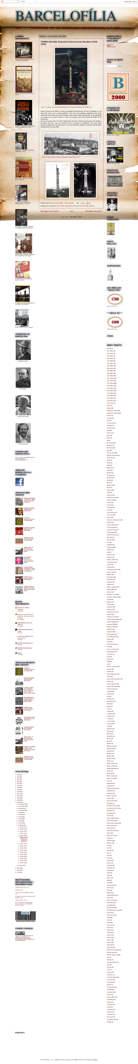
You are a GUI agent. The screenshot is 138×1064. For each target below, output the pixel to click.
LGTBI (108, 726)
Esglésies (109, 609)
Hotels (108, 703)
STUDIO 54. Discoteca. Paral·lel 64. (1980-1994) (29, 519)
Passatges (110, 803)
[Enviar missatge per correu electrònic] (77, 203)
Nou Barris (110, 785)
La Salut (109, 718)
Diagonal (109, 574)
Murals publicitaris (112, 768)
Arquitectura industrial (113, 413)
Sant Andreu (110, 902)
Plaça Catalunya (111, 818)
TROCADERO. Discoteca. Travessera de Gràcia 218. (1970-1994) (29, 560)
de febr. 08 (22, 854)
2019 (18, 789)
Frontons (109, 659)
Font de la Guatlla (111, 644)
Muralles (109, 761)
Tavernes (109, 967)
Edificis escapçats (112, 587)
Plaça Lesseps (111, 825)
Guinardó (109, 691)
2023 (18, 781)
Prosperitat (110, 865)
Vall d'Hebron (110, 999)
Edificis (109, 584)
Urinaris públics (111, 997)
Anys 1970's (110, 393)
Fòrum (108, 656)
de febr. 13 (22, 848)
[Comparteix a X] (85, 203)
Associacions (110, 423)
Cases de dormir (111, 527)
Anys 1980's (110, 395)
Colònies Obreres (111, 559)
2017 (18, 793)
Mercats (109, 738)
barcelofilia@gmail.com (21, 459)
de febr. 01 (22, 862)
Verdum (109, 1007)
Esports (109, 614)
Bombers (109, 472)
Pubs (108, 872)
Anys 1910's (110, 378)
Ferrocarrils (110, 631)
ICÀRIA (19, 653)
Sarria (108, 920)
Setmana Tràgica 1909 (113, 954)
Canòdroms (110, 507)
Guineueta (109, 693)
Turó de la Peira (111, 987)
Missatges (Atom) (76, 217)
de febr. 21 (22, 833)
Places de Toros (111, 835)
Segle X (109, 927)
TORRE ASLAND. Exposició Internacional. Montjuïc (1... (23, 839)
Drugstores (110, 582)
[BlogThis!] (83, 203)
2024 (18, 779)
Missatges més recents (49, 211)
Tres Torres (110, 979)
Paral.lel (109, 798)
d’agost (20, 812)
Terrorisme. (110, 974)
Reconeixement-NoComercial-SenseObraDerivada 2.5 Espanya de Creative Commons (24, 939)
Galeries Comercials (112, 666)
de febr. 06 (22, 856)
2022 (18, 783)
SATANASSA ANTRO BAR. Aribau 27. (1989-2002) (29, 529)
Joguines (109, 711)
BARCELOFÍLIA (66, 15)
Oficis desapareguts (112, 788)
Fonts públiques (111, 651)
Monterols (109, 753)
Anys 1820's (110, 355)
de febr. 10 (22, 850)
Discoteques (110, 577)
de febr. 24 (22, 829)
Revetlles (109, 887)
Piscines (109, 815)
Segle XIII (109, 932)
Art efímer (109, 418)
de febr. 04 (22, 858)
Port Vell (109, 850)
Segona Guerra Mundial (113, 949)
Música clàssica (111, 775)
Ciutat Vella (110, 547)
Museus (109, 770)
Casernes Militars (111, 524)
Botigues (109, 485)
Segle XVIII (110, 947)
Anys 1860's (110, 365)
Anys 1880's (110, 370)
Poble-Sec (109, 840)
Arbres (109, 405)
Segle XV (109, 939)
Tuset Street (110, 992)
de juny (20, 816)
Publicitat (109, 870)
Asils (108, 420)
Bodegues (109, 467)
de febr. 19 (22, 835)
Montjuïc (91, 206)
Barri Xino (109, 447)
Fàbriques (109, 629)
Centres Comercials (112, 534)
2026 (18, 774)
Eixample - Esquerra (112, 597)
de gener (20, 865)
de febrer (20, 825)
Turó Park (109, 989)
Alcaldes (109, 348)
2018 (18, 791)
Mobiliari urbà (110, 746)
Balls (108, 430)
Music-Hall (109, 773)
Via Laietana (110, 1009)
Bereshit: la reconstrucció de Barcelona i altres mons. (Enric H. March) (26, 616)
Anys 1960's (110, 390)
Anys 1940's (110, 385)
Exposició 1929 (83, 206)
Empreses (109, 602)
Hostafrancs (110, 701)
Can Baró (109, 502)
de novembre (22, 806)
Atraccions (110, 428)
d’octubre (21, 808)
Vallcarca (109, 1002)
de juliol (20, 814)
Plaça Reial (110, 828)
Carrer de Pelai (111, 512)
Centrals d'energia (112, 529)
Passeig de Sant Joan (112, 808)
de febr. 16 (22, 845)
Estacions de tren (111, 616)
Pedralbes (109, 810)
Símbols (109, 959)
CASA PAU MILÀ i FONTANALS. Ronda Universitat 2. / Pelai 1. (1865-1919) (29, 569)
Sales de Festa (111, 900)
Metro (108, 741)
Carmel (109, 510)
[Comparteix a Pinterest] (90, 203)
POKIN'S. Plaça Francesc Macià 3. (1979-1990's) (29, 578)
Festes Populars (111, 634)
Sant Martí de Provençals (113, 910)
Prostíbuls (109, 867)
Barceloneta (110, 442)
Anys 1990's (110, 398)
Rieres (108, 890)
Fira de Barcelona (111, 636)
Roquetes (109, 892)
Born (108, 482)
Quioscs (109, 877)
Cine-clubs (110, 537)
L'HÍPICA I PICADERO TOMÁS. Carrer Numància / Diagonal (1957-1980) (29, 748)
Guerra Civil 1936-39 (112, 686)
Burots (108, 487)
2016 (18, 795)
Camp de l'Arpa (111, 500)
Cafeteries (109, 495)
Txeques (109, 994)
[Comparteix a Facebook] (87, 203)
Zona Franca (110, 1017)
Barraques (109, 445)
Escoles (109, 604)
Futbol (108, 661)
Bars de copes (111, 452)
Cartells (109, 522)
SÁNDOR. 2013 (19, 890)
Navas (108, 780)
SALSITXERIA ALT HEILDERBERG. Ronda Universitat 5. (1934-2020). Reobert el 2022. (24, 904)
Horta (108, 696)
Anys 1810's (110, 353)
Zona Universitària (112, 1019)
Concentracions (111, 562)
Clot (108, 552)
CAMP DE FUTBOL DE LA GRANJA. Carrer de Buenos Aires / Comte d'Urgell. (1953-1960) (29, 690)
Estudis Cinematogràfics (113, 619)
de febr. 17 (22, 843)
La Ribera (109, 716)
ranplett (76, 1060)
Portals (109, 857)
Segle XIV (109, 935)
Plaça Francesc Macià (113, 823)
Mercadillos (110, 736)
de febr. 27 (22, 827)
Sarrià (108, 922)
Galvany (109, 669)
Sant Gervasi (110, 907)
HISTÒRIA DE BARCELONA (25, 648)
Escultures (110, 606)
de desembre (22, 804)
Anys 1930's (110, 383)
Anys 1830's (110, 358)
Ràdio (108, 880)
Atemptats (109, 425)
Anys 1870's (110, 368)
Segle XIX (109, 937)
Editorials (109, 592)
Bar (108, 440)
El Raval (109, 599)
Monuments (110, 758)
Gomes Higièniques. (112, 674)
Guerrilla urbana (111, 688)
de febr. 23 (22, 831)
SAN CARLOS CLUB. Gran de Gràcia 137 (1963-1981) (29, 718)
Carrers (109, 517)
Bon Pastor (110, 475)
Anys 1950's (110, 388)
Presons (109, 862)
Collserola (109, 557)
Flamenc (109, 639)
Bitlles (108, 465)
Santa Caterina (111, 915)
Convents (109, 567)
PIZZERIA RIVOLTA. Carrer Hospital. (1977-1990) (29, 728)
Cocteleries (110, 554)
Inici (71, 211)
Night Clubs (110, 783)
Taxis (108, 969)
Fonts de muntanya (112, 649)
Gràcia (109, 676)
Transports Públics (112, 977)
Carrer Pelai (110, 515)
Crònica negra (110, 572)
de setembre (21, 810)
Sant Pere (109, 912)
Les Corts (109, 723)
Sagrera (109, 897)
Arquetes (109, 408)
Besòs (108, 460)
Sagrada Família (111, 895)
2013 (18, 802)
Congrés (109, 564)
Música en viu (110, 778)
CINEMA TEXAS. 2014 (21, 900)
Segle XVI (109, 942)
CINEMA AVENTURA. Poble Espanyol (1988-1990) (29, 509)
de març (20, 823)
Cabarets (109, 490)
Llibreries (109, 728)
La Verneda (110, 721)
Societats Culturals (112, 962)
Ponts (108, 845)
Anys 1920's (60, 206)
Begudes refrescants (112, 455)
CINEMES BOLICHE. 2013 (22, 887)
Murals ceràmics (111, 763)
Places (109, 833)
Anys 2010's (110, 403)
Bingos (109, 462)
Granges (109, 681)
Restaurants (110, 885)
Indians (109, 706)
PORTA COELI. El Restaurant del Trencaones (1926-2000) (29, 549)
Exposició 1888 (111, 624)
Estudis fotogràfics (112, 621)
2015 (18, 798)
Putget (108, 875)
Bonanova (109, 477)
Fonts (108, 646)
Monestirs (109, 751)
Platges (109, 838)
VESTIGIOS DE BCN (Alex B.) (25, 643)
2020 (18, 787)
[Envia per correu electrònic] (81, 203)
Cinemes (109, 539)
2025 (18, 777)
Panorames (110, 793)
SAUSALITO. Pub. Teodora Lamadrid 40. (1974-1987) (29, 539)
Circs (108, 542)
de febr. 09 (22, 852)
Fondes (109, 641)
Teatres (109, 972)
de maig (20, 818)
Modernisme (110, 748)
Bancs (108, 435)
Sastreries (109, 925)
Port (108, 848)
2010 (18, 872)
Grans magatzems (112, 684)
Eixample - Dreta (111, 594)
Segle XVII (109, 944)
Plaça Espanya (111, 820)
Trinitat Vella (110, 982)
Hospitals (109, 698)
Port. (108, 853)
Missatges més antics (93, 211)
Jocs (108, 708)
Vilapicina (109, 1012)
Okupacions (110, 790)
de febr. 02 (22, 860)
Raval (108, 882)
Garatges (109, 671)
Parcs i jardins (111, 800)
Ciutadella (109, 544)
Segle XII (109, 930)
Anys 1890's (110, 373)
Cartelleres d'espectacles (113, 519)
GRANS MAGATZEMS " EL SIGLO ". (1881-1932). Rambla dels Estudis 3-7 (29, 500)
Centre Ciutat (110, 532)
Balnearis (109, 433)
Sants (108, 917)
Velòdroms (110, 1004)
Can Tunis (109, 505)
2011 (18, 870)
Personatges (110, 813)
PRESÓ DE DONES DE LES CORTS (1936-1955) (29, 679)
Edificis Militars (111, 589)
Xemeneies (110, 1014)
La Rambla (110, 713)
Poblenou (109, 843)
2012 (18, 868)
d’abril (20, 821)
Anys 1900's (110, 375)
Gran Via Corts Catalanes (113, 679)
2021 (18, 785)
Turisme (109, 984)
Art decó (109, 415)
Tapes (108, 964)
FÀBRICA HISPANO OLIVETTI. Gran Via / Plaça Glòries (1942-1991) (29, 588)
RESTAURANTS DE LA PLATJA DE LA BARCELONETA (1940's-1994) (29, 699)
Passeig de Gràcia (112, 805)
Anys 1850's (110, 363)
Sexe (108, 957)
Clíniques (109, 549)
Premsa (109, 860)
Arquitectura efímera (71, 206)
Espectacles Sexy (112, 611)
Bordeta (109, 480)
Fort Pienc (109, 654)
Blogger (95, 1060)
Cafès (108, 492)
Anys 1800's (110, 350)
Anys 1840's (110, 360)
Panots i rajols (111, 795)
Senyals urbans (111, 952)
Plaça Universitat (111, 830)
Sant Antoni (110, 905)
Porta (108, 855)
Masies (109, 733)
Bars (108, 450)
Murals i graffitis (111, 766)
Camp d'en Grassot (112, 497)
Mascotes (109, 731)
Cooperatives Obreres (113, 569)
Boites (108, 470)
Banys (108, 437)
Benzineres (110, 457)
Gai (108, 664)
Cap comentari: (69, 203)
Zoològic (109, 1022)
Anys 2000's (110, 400)
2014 (18, 800)
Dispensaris (110, 579)
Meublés (109, 743)
